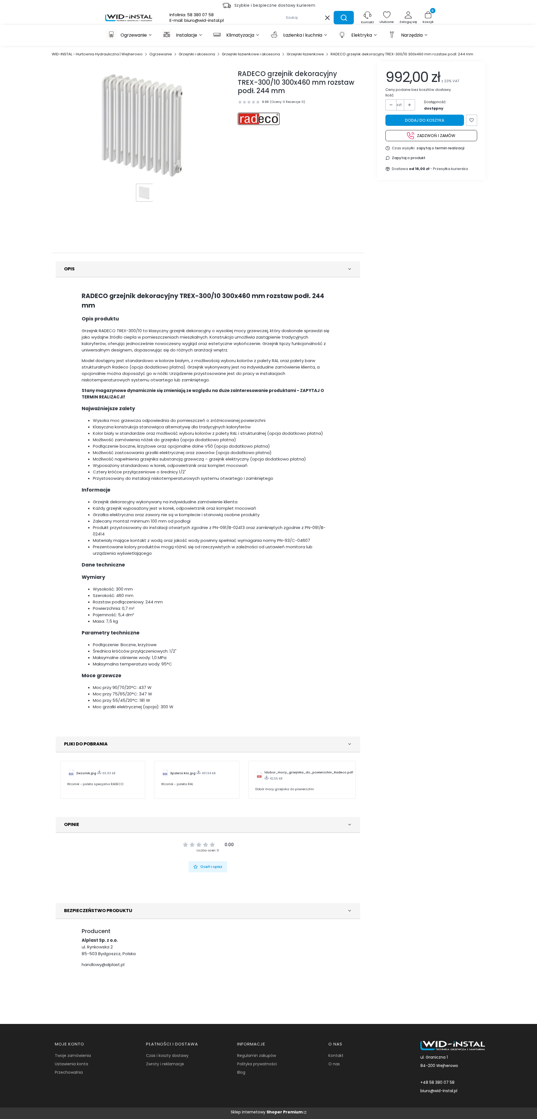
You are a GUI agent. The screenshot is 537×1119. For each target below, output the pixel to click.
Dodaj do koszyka (424, 120)
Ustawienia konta (71, 1064)
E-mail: (196, 20)
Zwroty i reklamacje (165, 1064)
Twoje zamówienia (73, 1055)
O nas (334, 1064)
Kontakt (335, 1055)
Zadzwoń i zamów (436, 135)
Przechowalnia (69, 1072)
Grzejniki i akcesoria (197, 54)
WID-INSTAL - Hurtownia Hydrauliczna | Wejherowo (97, 54)
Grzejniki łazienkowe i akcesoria (251, 54)
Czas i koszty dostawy (167, 1055)
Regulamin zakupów (256, 1055)
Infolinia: (191, 15)
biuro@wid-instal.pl (438, 1091)
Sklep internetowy (267, 1112)
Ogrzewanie (160, 54)
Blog (241, 1072)
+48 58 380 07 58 (437, 1082)
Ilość (389, 95)
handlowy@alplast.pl (103, 964)
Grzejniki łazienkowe (305, 54)
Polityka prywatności (257, 1064)
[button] (344, 17)
